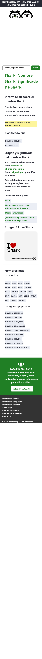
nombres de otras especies (17, 330)
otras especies (11, 145)
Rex (6, 300)
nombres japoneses (14, 343)
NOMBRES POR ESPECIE (17, 5)
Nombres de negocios (12, 401)
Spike (26, 296)
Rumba (13, 300)
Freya (33, 296)
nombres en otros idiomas (17, 347)
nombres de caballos (15, 326)
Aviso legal (7, 407)
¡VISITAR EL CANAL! (22, 389)
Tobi (14, 287)
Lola (20, 287)
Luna (7, 287)
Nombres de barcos (11, 404)
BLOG (32, 5)
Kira (20, 283)
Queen (23, 292)
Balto (14, 296)
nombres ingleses (13, 141)
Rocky (27, 283)
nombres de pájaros (14, 322)
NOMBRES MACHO (30, 2)
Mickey (28, 287)
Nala (7, 292)
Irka (7, 296)
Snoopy (22, 300)
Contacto (6, 416)
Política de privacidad (12, 413)
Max (14, 283)
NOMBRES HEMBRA (11, 2)
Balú (30, 292)
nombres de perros (14, 313)
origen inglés (17, 172)
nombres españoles (14, 334)
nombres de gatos (13, 317)
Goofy (15, 292)
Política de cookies (10, 410)
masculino (18, 168)
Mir (20, 296)
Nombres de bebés (10, 398)
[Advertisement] (21, 41)
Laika (7, 283)
